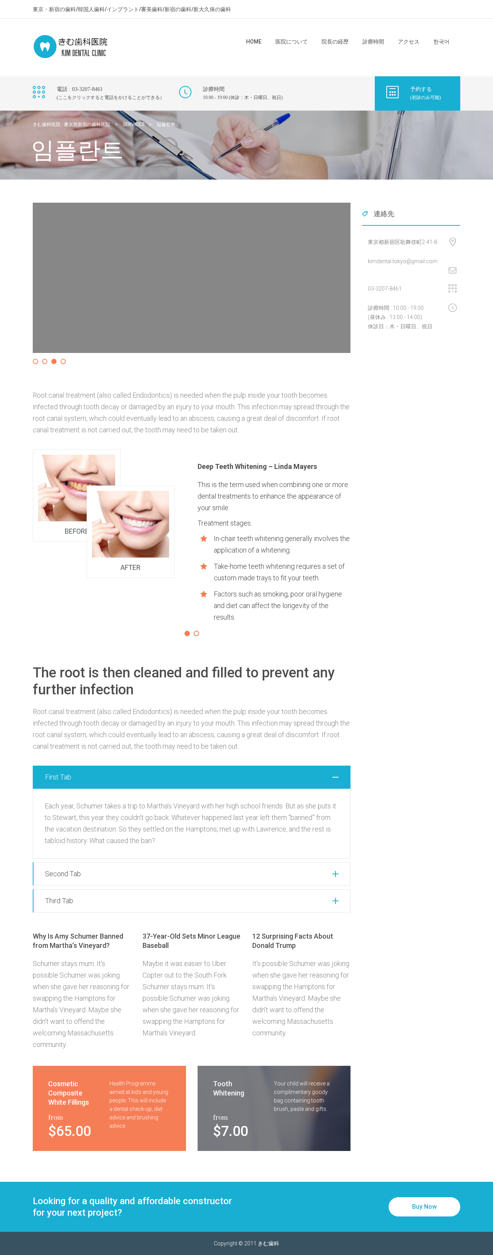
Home (254, 42)
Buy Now (424, 1206)
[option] (191, 536)
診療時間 (373, 42)
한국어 (441, 42)
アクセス (408, 42)
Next (363, 285)
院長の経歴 (335, 42)
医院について (291, 42)
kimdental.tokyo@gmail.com (403, 261)
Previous (21, 285)
